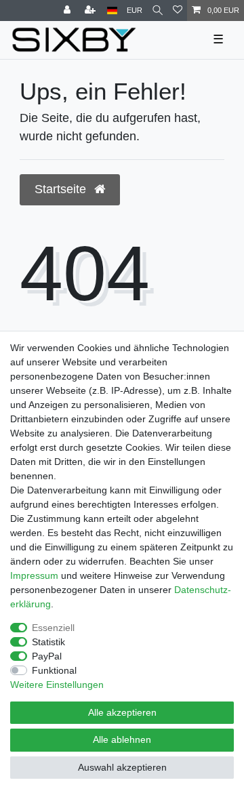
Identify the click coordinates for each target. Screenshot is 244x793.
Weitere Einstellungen (57, 684)
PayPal (47, 656)
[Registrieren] (91, 10)
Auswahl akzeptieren (122, 767)
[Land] (112, 10)
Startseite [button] (62, 189)
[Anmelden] (68, 10)
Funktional (54, 670)
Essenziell (53, 627)
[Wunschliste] (177, 10)
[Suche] (157, 10)
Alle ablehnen (122, 739)
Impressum (34, 575)
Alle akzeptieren (122, 712)
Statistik (48, 641)
